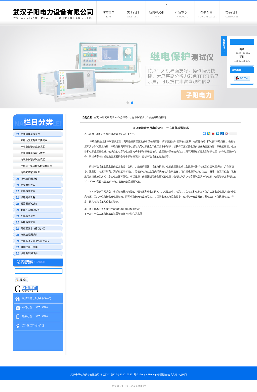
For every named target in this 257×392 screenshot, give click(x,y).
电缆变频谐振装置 (30, 172)
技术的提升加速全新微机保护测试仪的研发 (117, 208)
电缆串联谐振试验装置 (33, 159)
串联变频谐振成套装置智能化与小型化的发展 (118, 213)
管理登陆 (162, 374)
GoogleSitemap (148, 374)
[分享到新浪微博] (213, 133)
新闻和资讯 (108, 117)
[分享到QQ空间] (208, 133)
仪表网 (183, 374)
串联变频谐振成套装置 (33, 146)
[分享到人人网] (222, 133)
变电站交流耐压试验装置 (34, 140)
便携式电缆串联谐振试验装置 (36, 166)
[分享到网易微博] (226, 133)
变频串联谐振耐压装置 (33, 153)
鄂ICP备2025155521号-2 (124, 374)
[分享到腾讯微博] (217, 133)
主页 (96, 117)
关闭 (131, 133)
